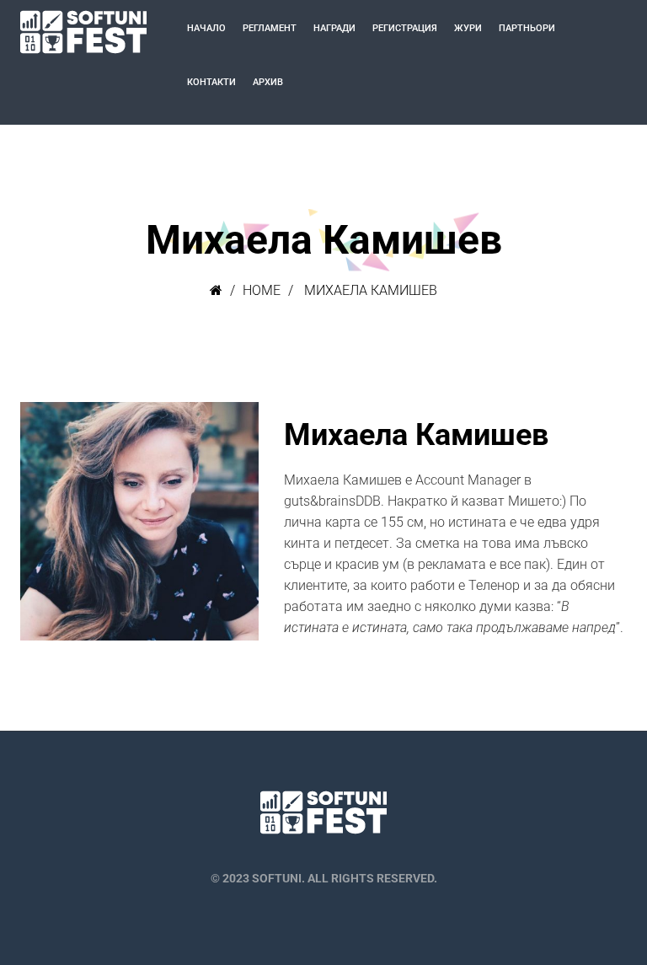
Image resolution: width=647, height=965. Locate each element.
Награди (334, 28)
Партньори (527, 28)
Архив (268, 82)
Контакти (211, 82)
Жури (468, 28)
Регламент (270, 28)
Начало (206, 28)
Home (262, 290)
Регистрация (404, 28)
